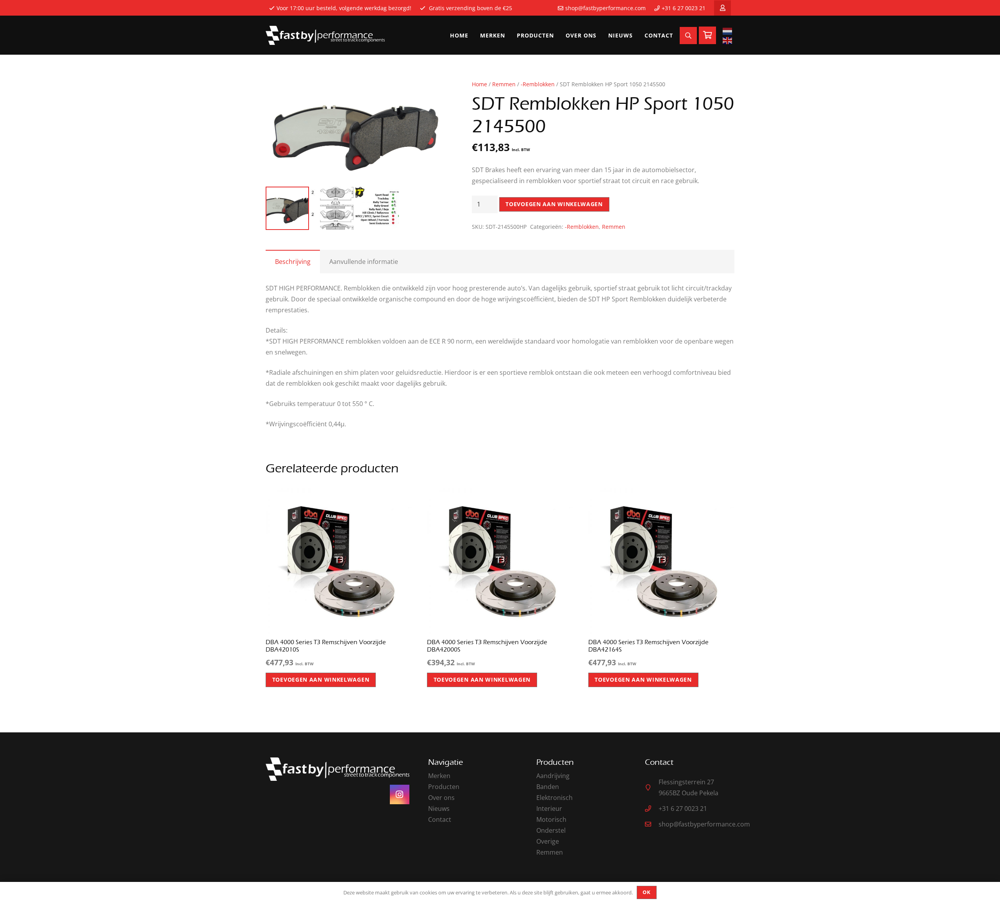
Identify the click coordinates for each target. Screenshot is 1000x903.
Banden (547, 786)
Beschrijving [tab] (293, 261)
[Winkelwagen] (707, 35)
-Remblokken (538, 84)
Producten (443, 786)
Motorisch (551, 819)
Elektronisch (554, 797)
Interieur (549, 808)
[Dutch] (728, 31)
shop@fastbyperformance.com (605, 8)
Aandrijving (553, 775)
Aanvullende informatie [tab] (363, 261)
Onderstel (551, 830)
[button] (431, 92)
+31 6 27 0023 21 (683, 8)
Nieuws (439, 808)
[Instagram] (399, 794)
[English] (728, 40)
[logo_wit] (325, 35)
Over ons (441, 797)
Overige (547, 841)
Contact (439, 819)
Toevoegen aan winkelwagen (554, 204)
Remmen (504, 84)
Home (479, 84)
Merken (439, 775)
